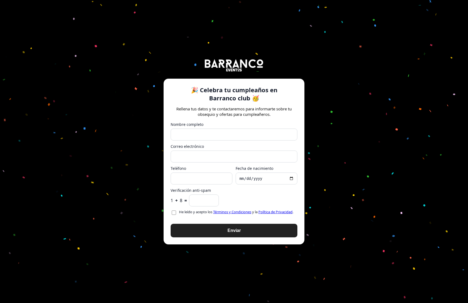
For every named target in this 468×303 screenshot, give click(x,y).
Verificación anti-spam (191, 190)
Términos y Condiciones (232, 211)
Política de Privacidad (275, 211)
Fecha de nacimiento (254, 168)
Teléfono (178, 168)
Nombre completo (187, 124)
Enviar (234, 230)
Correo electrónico (187, 146)
